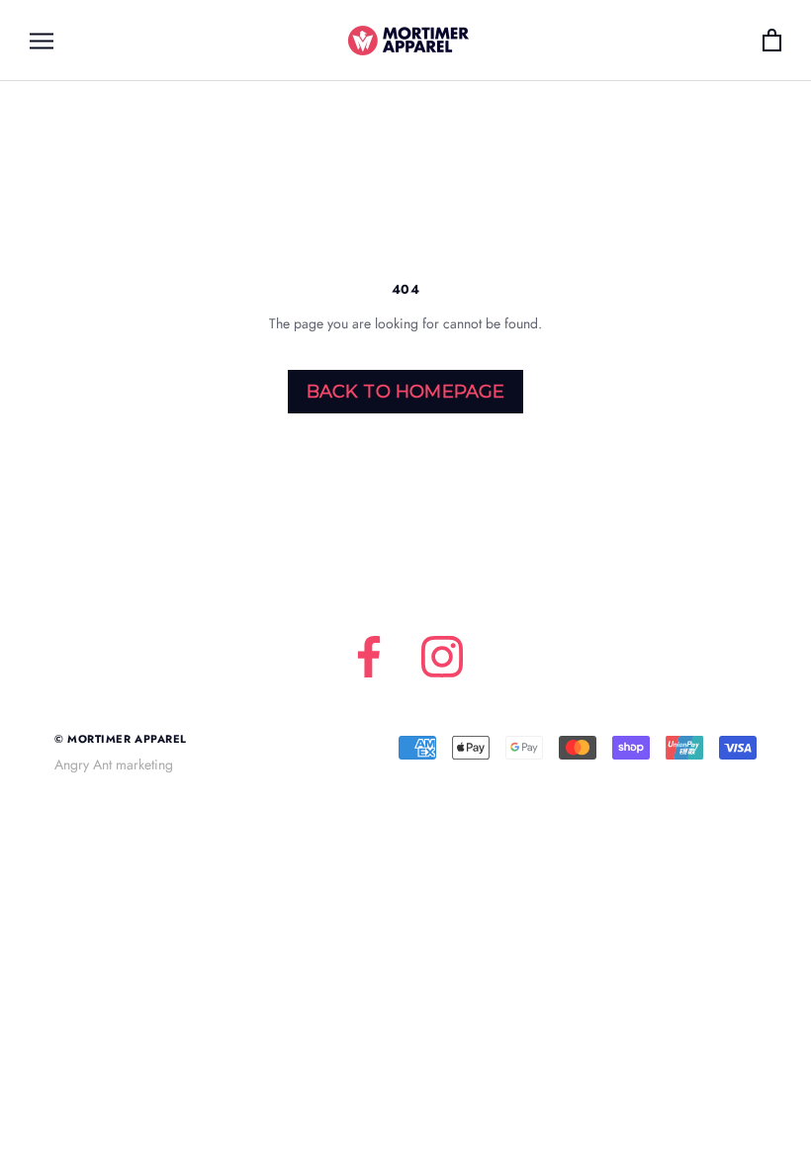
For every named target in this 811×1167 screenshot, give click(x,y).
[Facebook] (369, 656)
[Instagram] (442, 656)
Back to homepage (406, 392)
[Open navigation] (41, 40)
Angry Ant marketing (113, 764)
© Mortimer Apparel (120, 739)
